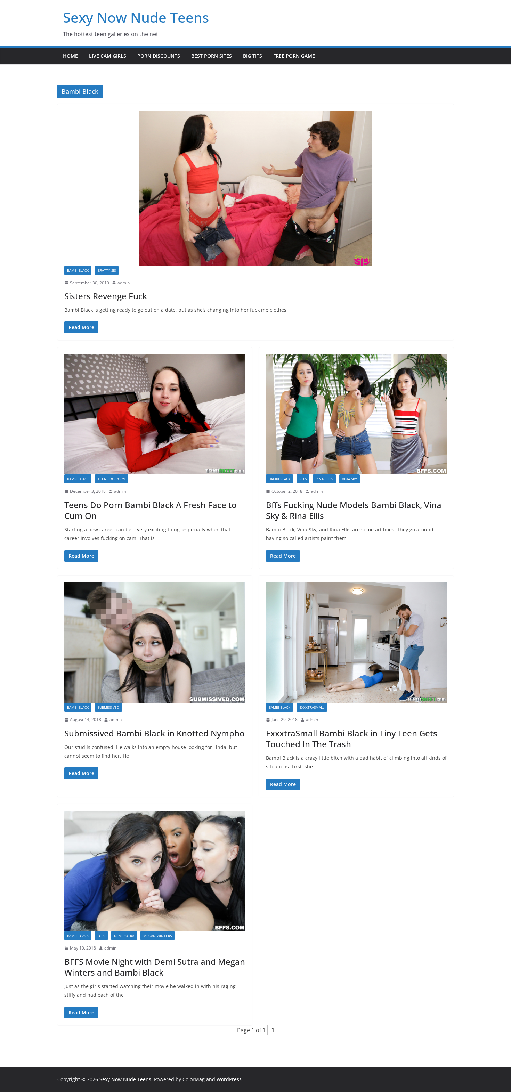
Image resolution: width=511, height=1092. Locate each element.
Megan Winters (157, 935)
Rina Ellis (324, 478)
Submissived (108, 707)
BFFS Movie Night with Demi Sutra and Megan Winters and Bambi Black (154, 967)
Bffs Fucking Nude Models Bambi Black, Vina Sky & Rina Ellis (353, 510)
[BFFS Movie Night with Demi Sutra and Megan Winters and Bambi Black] (154, 871)
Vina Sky (349, 478)
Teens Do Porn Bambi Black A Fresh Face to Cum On (150, 510)
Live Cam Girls (107, 55)
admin (123, 283)
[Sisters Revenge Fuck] (255, 188)
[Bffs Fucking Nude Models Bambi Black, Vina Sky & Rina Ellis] (356, 414)
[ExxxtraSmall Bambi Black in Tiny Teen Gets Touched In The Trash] (356, 642)
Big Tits (252, 55)
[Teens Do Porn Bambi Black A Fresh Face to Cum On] (154, 414)
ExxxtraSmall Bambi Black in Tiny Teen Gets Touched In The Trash (351, 738)
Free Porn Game (294, 55)
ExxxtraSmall (311, 707)
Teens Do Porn (111, 478)
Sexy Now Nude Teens (136, 17)
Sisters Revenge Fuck (105, 296)
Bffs (303, 478)
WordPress (229, 1079)
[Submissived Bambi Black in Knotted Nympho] (154, 642)
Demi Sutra (124, 935)
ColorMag (193, 1079)
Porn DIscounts (158, 55)
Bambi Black (78, 270)
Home (70, 55)
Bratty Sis (107, 270)
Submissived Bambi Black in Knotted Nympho (154, 733)
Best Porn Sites (211, 55)
